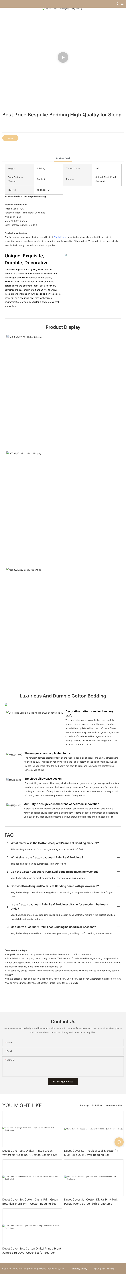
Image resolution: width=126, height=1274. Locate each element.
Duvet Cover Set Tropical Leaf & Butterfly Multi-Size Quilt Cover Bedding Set (91, 1152)
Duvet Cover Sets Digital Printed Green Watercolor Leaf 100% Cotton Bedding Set (29, 1152)
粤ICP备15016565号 (103, 1268)
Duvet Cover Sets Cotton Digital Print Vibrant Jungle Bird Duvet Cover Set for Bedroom (31, 1250)
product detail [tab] (63, 158)
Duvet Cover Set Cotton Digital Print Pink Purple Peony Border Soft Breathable (91, 1201)
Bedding (84, 1105)
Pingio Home (60, 237)
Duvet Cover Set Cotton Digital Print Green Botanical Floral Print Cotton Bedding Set (30, 1201)
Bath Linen (97, 1105)
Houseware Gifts (114, 1105)
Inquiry (10, 138)
